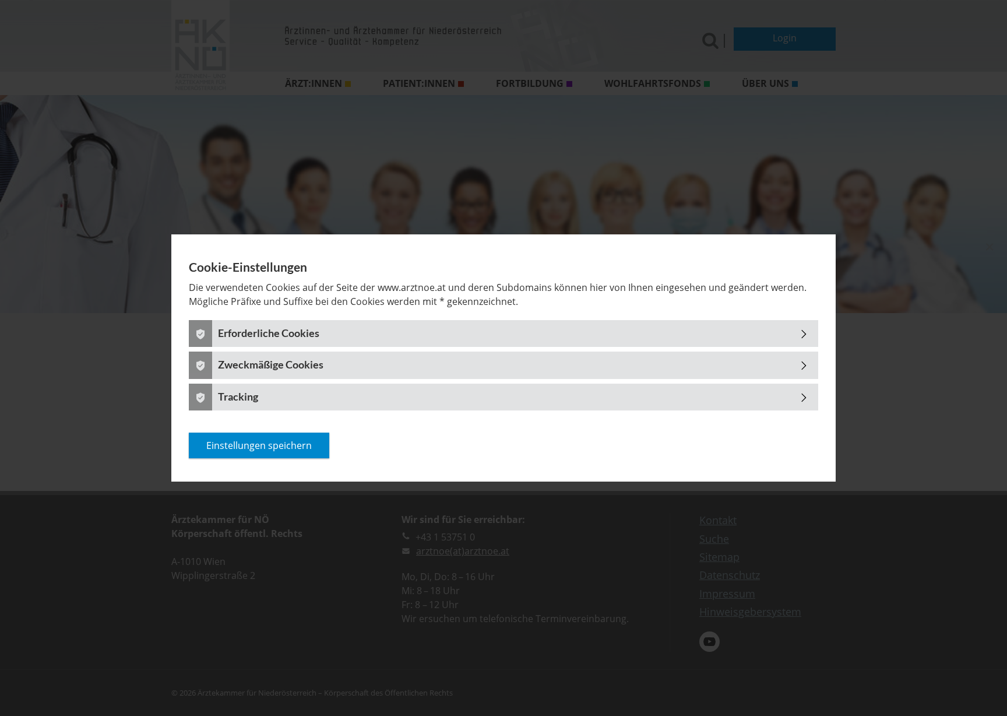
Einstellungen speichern (259, 445)
